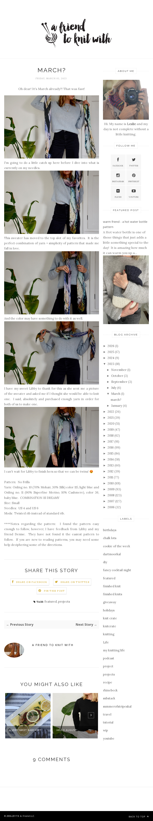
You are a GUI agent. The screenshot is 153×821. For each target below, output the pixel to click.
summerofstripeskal (117, 706)
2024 (111, 358)
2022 (111, 411)
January (117, 406)
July (114, 388)
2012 (111, 471)
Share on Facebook (31, 582)
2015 (111, 453)
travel (107, 714)
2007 (111, 501)
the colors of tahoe (72, 730)
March (116, 394)
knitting (108, 634)
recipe (107, 682)
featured (50, 601)
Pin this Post (54, 590)
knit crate (110, 618)
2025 (111, 352)
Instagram (118, 181)
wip (105, 730)
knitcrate (109, 626)
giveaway (109, 602)
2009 (111, 489)
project (108, 666)
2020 (111, 423)
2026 (111, 346)
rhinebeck (110, 690)
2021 (111, 417)
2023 (111, 364)
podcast (108, 658)
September (119, 382)
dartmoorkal (112, 554)
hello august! (19, 730)
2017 (111, 441)
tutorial (108, 722)
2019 (111, 429)
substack (109, 698)
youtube (108, 738)
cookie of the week (116, 546)
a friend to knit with (52, 645)
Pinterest (133, 181)
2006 (111, 507)
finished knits (112, 594)
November (119, 370)
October (117, 376)
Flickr (118, 197)
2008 (111, 495)
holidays (109, 610)
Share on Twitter (75, 582)
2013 (111, 465)
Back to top (137, 816)
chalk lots (109, 538)
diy (105, 562)
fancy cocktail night (117, 570)
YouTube (134, 197)
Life (106, 642)
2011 (111, 477)
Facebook (118, 165)
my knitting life (114, 650)
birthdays (109, 530)
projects (64, 601)
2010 (111, 483)
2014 (111, 459)
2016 (111, 447)
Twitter (133, 165)
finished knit (112, 586)
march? (116, 400)
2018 (111, 435)
